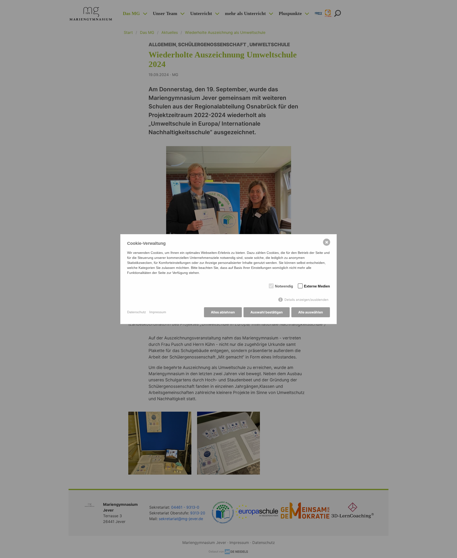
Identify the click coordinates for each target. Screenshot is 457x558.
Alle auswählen (310, 312)
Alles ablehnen (223, 312)
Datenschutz (136, 312)
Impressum (157, 312)
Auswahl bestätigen (266, 312)
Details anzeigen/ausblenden (306, 300)
